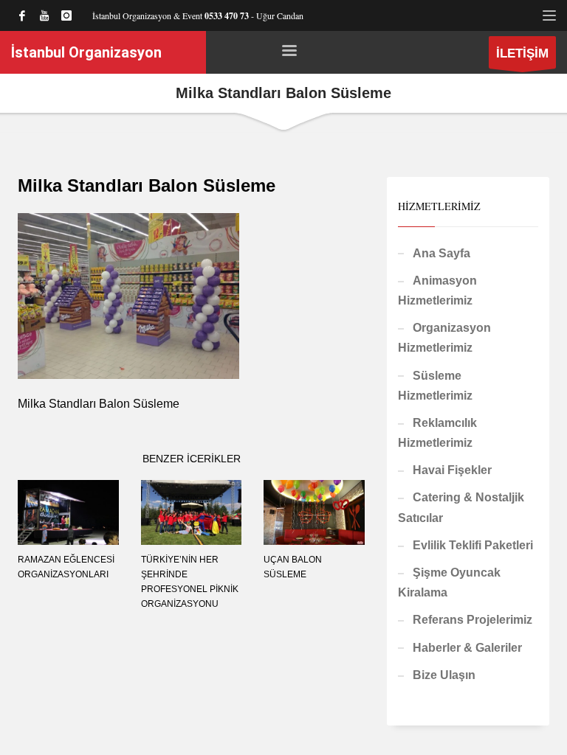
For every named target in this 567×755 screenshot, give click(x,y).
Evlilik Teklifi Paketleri (473, 545)
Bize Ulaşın (444, 675)
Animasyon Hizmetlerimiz (437, 290)
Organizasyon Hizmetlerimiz (444, 337)
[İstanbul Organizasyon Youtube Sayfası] (44, 15)
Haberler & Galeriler (467, 647)
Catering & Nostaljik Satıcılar (461, 507)
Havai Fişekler (452, 470)
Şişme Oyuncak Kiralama (449, 582)
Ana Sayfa (441, 253)
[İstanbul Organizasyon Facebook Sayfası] (22, 15)
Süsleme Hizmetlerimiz (435, 385)
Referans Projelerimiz (472, 619)
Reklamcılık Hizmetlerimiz (437, 433)
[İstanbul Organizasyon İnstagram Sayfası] (66, 15)
